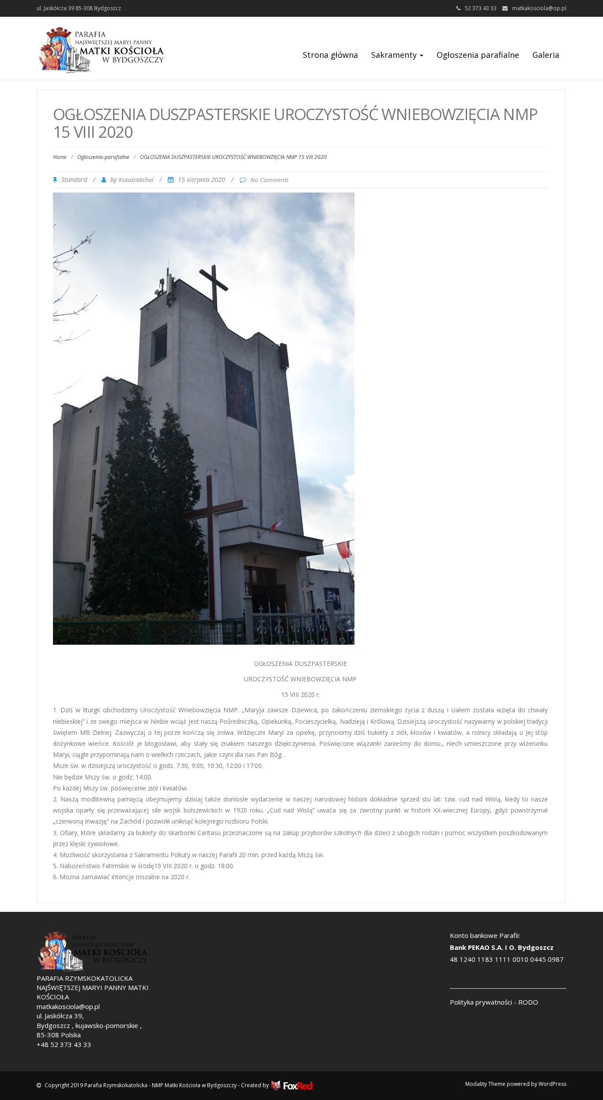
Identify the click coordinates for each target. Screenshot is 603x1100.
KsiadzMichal (136, 180)
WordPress (552, 1084)
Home (60, 157)
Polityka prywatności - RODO (494, 1002)
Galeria (545, 54)
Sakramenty (395, 54)
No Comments (269, 180)
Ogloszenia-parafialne (103, 157)
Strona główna (330, 54)
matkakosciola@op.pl (539, 8)
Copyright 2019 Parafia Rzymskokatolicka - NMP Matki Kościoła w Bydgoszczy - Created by (157, 1085)
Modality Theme (485, 1084)
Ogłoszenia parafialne (478, 54)
